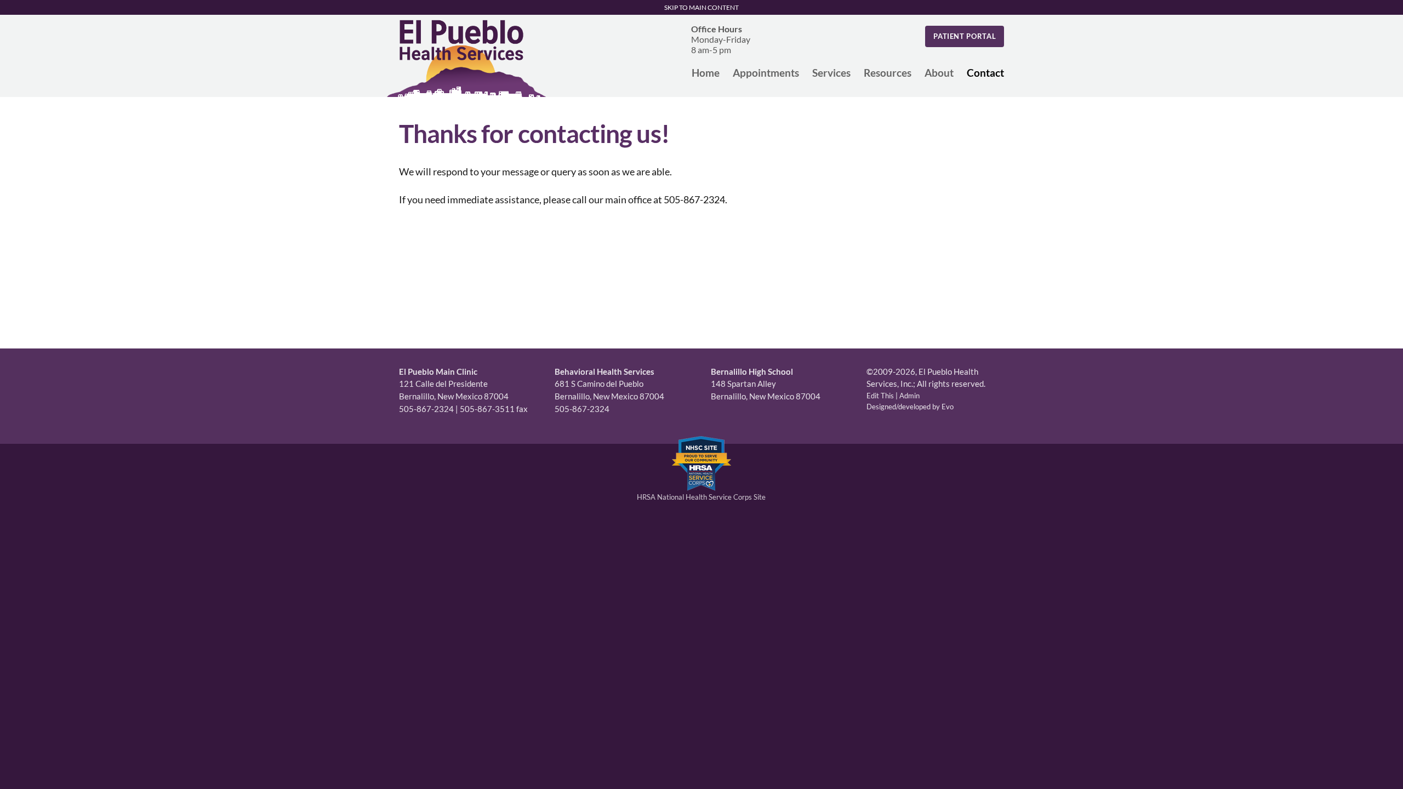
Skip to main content (701, 7)
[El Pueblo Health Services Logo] (466, 58)
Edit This (880, 395)
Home (706, 72)
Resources (887, 72)
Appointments (766, 72)
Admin (909, 395)
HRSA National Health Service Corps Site (701, 497)
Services (831, 72)
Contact (985, 72)
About (939, 72)
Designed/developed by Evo (910, 406)
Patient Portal (964, 36)
